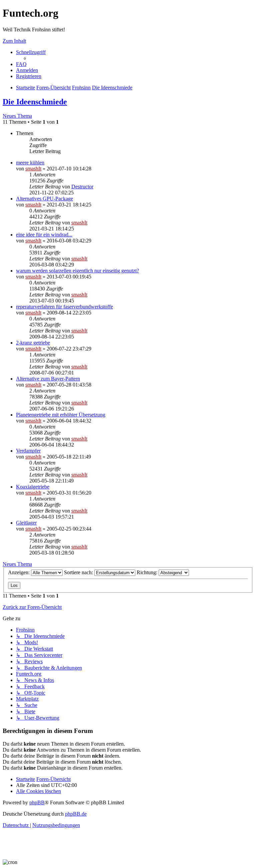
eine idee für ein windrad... (44, 234)
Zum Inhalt (14, 41)
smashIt (33, 168)
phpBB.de (76, 814)
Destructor (82, 186)
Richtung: (148, 572)
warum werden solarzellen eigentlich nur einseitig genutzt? (77, 270)
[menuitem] (21, 64)
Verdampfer (28, 451)
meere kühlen (30, 162)
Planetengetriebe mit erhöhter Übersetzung (60, 414)
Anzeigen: (19, 572)
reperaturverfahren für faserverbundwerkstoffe (64, 306)
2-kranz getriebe (33, 342)
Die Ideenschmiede (35, 101)
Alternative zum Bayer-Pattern (48, 378)
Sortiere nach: (79, 572)
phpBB (37, 802)
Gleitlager (26, 523)
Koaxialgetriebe (32, 487)
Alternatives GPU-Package (44, 198)
